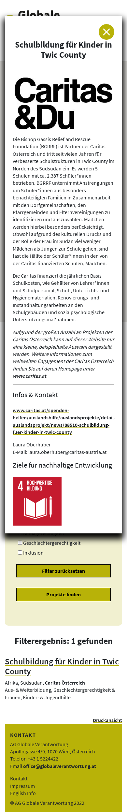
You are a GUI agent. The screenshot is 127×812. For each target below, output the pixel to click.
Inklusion (33, 552)
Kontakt (18, 778)
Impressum (22, 786)
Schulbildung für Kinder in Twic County (62, 666)
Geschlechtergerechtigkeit (51, 543)
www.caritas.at (29, 375)
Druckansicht (107, 720)
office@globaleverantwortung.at (59, 766)
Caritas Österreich (65, 682)
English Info (23, 793)
